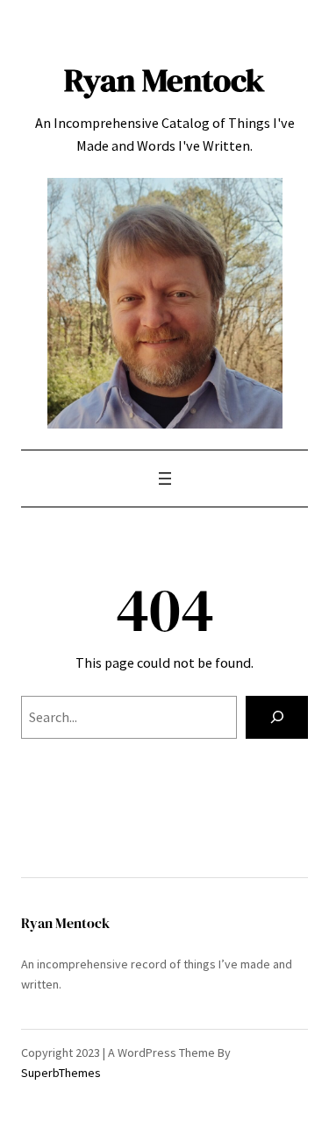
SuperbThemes (61, 1073)
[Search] (277, 718)
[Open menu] (164, 478)
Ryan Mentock (164, 80)
